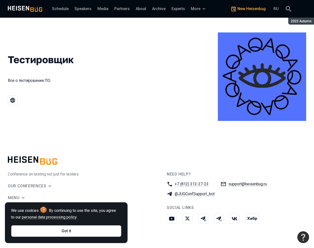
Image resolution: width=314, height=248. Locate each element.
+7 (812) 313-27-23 (192, 184)
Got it (66, 231)
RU (276, 8)
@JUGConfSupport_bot (195, 193)
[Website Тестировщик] (13, 100)
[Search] (288, 9)
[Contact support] (303, 237)
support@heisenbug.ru (247, 184)
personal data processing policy (49, 217)
